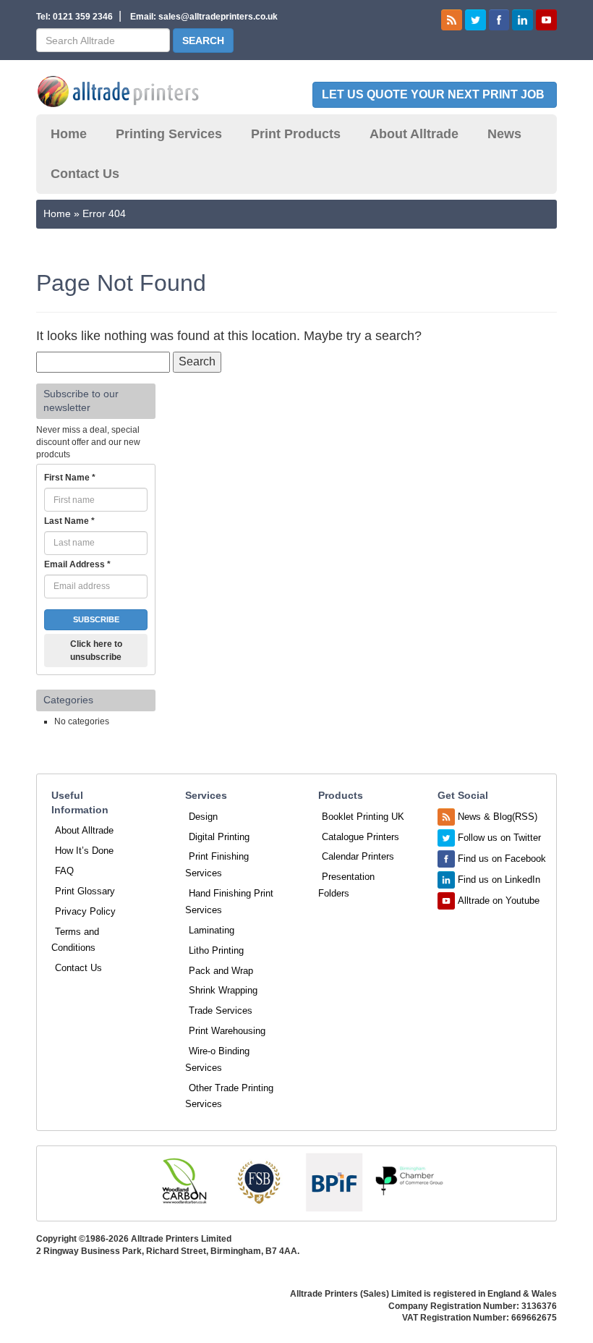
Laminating (211, 930)
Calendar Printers (358, 856)
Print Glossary (85, 891)
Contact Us (85, 173)
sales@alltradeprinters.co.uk (218, 17)
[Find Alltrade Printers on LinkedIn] (522, 19)
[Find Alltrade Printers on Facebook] (499, 19)
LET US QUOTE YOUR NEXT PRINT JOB (434, 94)
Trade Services (220, 1010)
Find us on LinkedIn (499, 879)
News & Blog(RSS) (497, 816)
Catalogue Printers (360, 836)
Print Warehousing (227, 1030)
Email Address (77, 564)
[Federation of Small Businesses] (259, 1182)
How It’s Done (84, 850)
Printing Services (169, 134)
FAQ (64, 870)
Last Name (69, 521)
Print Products (296, 134)
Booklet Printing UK (363, 816)
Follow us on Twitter (499, 837)
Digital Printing (219, 836)
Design (203, 816)
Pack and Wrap (221, 970)
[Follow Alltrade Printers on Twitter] (475, 19)
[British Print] (334, 1182)
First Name (69, 478)
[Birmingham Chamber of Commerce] (409, 1182)
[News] (451, 19)
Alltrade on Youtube (498, 900)
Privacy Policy (85, 911)
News (504, 134)
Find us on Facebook (502, 858)
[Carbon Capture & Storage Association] (184, 1182)
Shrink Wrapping (223, 990)
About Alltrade (414, 134)
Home (69, 134)
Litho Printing (216, 950)
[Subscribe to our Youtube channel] (546, 19)
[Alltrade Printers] (118, 92)
